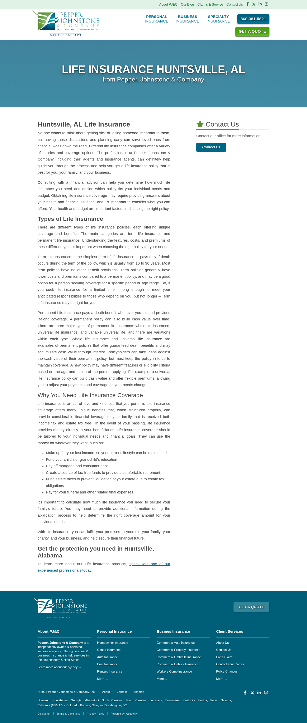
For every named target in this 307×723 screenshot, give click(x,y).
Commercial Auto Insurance (176, 642)
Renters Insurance (109, 671)
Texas (214, 700)
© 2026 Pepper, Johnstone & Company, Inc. (66, 691)
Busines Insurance (173, 631)
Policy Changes (227, 671)
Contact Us (234, 4)
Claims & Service (210, 4)
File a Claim (224, 657)
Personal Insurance (114, 631)
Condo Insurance (109, 649)
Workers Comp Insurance (174, 671)
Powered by (124, 713)
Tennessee (172, 700)
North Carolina (112, 700)
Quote (252, 31)
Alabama (62, 700)
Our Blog (187, 4)
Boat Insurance (107, 664)
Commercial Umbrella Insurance (179, 657)
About (106, 691)
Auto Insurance (107, 657)
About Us (222, 642)
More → (102, 678)
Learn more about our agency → (60, 667)
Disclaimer (44, 713)
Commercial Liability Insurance (178, 664)
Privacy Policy (95, 713)
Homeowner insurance (112, 642)
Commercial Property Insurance (178, 649)
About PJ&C (168, 4)
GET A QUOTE (251, 607)
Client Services (229, 631)
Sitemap (138, 691)
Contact (122, 691)
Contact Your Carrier (230, 664)
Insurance (157, 19)
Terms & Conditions (68, 713)
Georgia (76, 700)
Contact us (211, 147)
